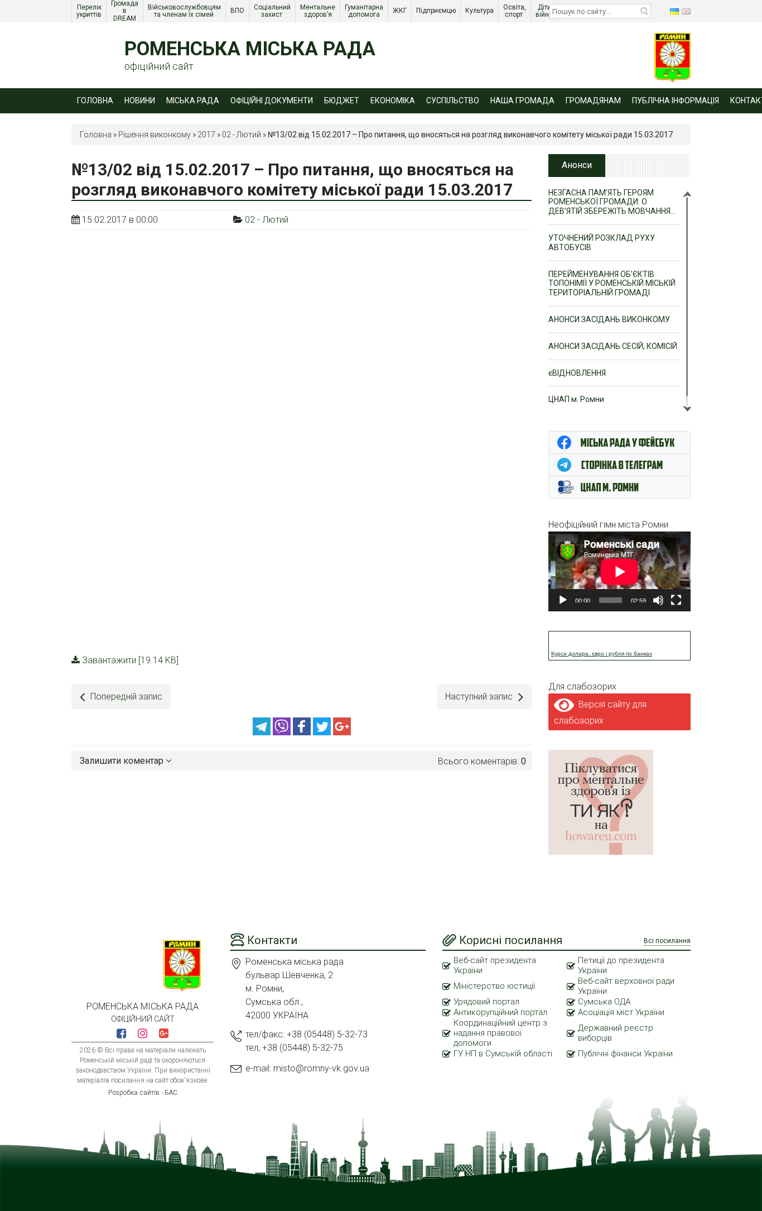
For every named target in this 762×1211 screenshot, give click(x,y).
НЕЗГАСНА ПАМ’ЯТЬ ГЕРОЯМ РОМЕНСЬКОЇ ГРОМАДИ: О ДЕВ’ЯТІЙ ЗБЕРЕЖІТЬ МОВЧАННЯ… (612, 202)
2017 (206, 134)
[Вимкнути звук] (658, 600)
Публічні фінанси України (625, 1054)
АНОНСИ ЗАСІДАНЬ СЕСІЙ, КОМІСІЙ (612, 346)
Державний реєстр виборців (615, 1033)
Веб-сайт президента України (495, 965)
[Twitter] (323, 732)
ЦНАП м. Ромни (576, 399)
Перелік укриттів (89, 10)
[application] (619, 571)
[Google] (342, 732)
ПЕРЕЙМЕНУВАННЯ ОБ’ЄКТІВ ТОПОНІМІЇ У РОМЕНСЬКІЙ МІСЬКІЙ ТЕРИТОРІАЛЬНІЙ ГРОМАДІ (612, 284)
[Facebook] (303, 732)
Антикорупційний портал (500, 1012)
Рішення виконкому (154, 134)
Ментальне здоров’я (318, 10)
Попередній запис (126, 696)
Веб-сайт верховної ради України (626, 986)
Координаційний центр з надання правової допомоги (500, 1033)
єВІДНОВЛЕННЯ (577, 372)
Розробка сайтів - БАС (142, 1093)
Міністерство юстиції (494, 986)
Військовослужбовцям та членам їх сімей (185, 10)
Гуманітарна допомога (365, 10)
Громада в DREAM (125, 11)
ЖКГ (400, 11)
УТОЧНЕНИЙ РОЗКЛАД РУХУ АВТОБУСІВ (601, 242)
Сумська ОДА (604, 1002)
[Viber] (283, 732)
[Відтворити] (562, 600)
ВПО (238, 11)
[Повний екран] (676, 600)
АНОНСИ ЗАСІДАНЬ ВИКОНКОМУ (609, 319)
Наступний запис (479, 696)
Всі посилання (667, 941)
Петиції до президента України (621, 965)
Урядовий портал (486, 1002)
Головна (95, 100)
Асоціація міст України (621, 1012)
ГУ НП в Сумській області (503, 1054)
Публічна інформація (675, 100)
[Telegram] (263, 732)
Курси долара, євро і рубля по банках (601, 653)
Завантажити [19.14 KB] (130, 660)
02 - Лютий (241, 134)
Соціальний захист (273, 10)
